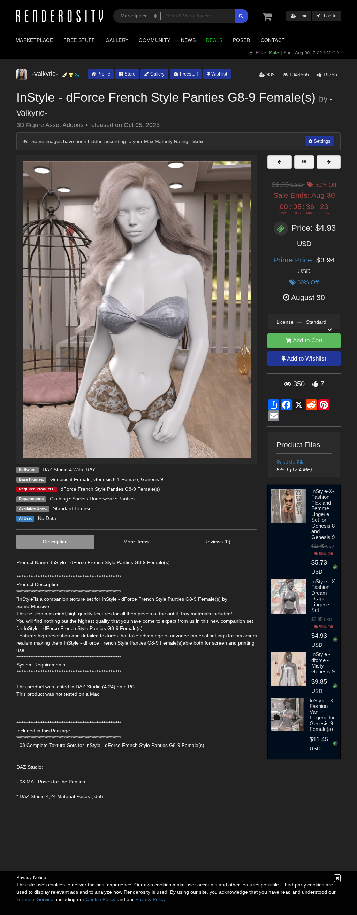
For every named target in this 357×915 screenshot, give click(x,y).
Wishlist (218, 74)
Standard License (72, 508)
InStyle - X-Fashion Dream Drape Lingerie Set (324, 595)
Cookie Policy (100, 899)
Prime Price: (294, 260)
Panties (126, 499)
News (188, 40)
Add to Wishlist (306, 358)
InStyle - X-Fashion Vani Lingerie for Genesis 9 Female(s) (322, 714)
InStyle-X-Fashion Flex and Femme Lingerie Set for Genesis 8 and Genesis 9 (323, 514)
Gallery (117, 40)
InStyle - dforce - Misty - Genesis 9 (323, 663)
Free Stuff (79, 40)
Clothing (59, 499)
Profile (103, 74)
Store (129, 74)
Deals (214, 40)
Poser (241, 40)
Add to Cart (306, 340)
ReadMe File (290, 462)
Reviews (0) (217, 541)
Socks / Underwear (93, 499)
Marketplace (34, 40)
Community (154, 40)
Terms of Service (34, 899)
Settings (321, 141)
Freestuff (188, 74)
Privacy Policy (150, 899)
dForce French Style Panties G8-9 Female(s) (110, 489)
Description (55, 541)
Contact (273, 40)
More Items (136, 541)
